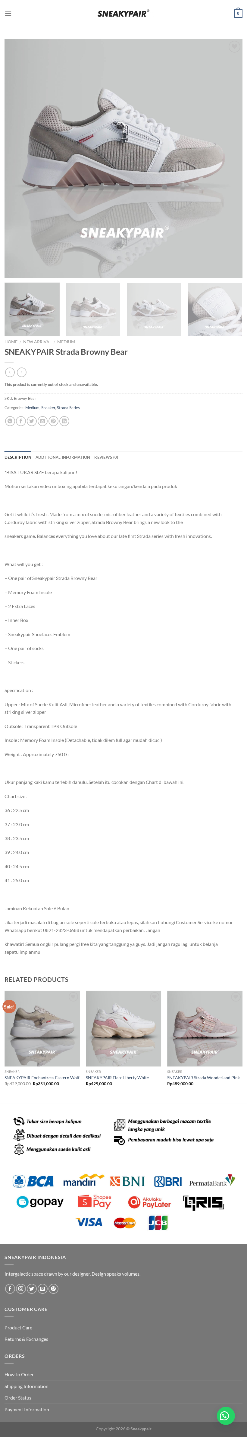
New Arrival (37, 341)
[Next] (230, 159)
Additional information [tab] (63, 457)
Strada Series (68, 407)
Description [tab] (18, 457)
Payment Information (27, 1409)
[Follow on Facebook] (10, 1289)
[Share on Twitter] (32, 421)
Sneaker (48, 407)
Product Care (18, 1327)
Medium (66, 341)
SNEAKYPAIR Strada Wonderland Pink (203, 1077)
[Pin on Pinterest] (53, 421)
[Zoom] (12, 271)
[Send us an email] (43, 1289)
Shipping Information (26, 1386)
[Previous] (16, 159)
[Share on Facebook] (21, 421)
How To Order (19, 1374)
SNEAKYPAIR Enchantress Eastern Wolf (42, 1077)
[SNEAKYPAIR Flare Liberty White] (123, 1028)
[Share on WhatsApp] (10, 421)
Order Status (18, 1397)
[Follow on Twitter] (32, 1289)
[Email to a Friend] (43, 421)
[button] (226, 1416)
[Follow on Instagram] (21, 1289)
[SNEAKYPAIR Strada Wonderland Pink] (204, 1028)
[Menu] (8, 13)
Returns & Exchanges (26, 1339)
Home (11, 341)
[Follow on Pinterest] (53, 1289)
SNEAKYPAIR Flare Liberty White (117, 1077)
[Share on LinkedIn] (64, 421)
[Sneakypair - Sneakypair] (123, 13)
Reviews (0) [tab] (106, 457)
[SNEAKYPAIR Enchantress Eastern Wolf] (42, 1028)
